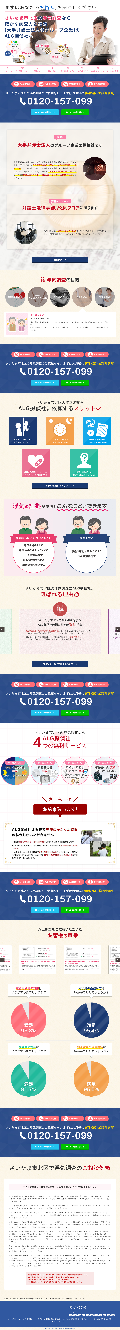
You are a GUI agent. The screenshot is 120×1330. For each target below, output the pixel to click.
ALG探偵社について (97, 71)
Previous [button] (2, 629)
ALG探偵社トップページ (17, 1319)
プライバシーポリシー (60, 1321)
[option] (24, 959)
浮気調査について (22, 71)
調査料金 (37, 71)
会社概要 (108, 1319)
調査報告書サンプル (67, 71)
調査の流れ (52, 71)
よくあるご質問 (112, 71)
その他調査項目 (82, 71)
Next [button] (118, 629)
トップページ (7, 71)
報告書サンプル (61, 1319)
